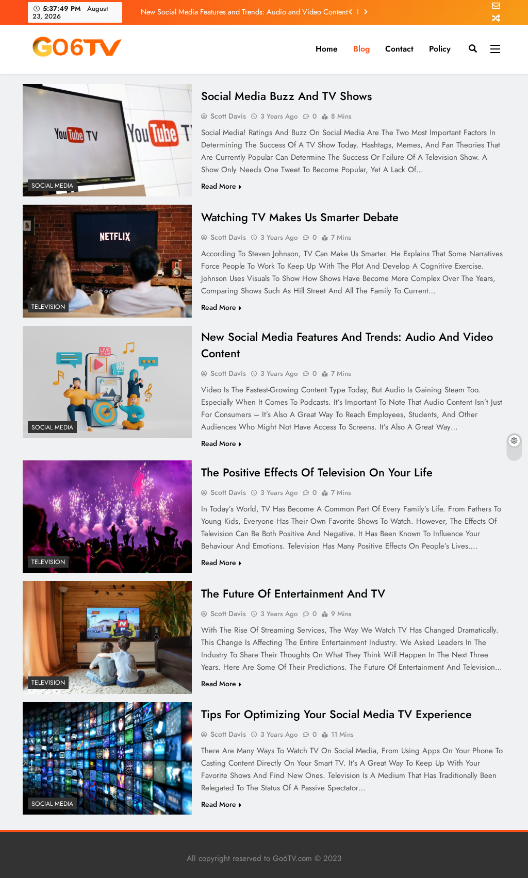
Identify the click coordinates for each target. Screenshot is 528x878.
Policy (440, 49)
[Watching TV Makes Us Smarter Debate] (107, 261)
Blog (361, 49)
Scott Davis (228, 116)
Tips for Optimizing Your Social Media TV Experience (336, 714)
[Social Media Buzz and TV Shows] (107, 140)
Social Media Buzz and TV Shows (286, 96)
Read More (218, 186)
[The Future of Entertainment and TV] (107, 637)
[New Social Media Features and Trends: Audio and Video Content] (107, 382)
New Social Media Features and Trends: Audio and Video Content (244, 12)
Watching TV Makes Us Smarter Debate (300, 217)
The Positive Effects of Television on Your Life (317, 472)
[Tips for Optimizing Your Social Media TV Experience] (107, 758)
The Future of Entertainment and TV (293, 593)
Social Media (52, 185)
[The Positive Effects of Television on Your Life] (107, 516)
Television (48, 306)
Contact (399, 49)
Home (327, 49)
